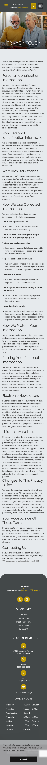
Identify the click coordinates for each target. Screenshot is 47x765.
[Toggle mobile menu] (6, 5)
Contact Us (23, 629)
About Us (23, 615)
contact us (25, 558)
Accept (23, 759)
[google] (27, 599)
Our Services (23, 618)
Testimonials (23, 625)
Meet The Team (23, 622)
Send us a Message (23, 692)
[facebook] (20, 599)
